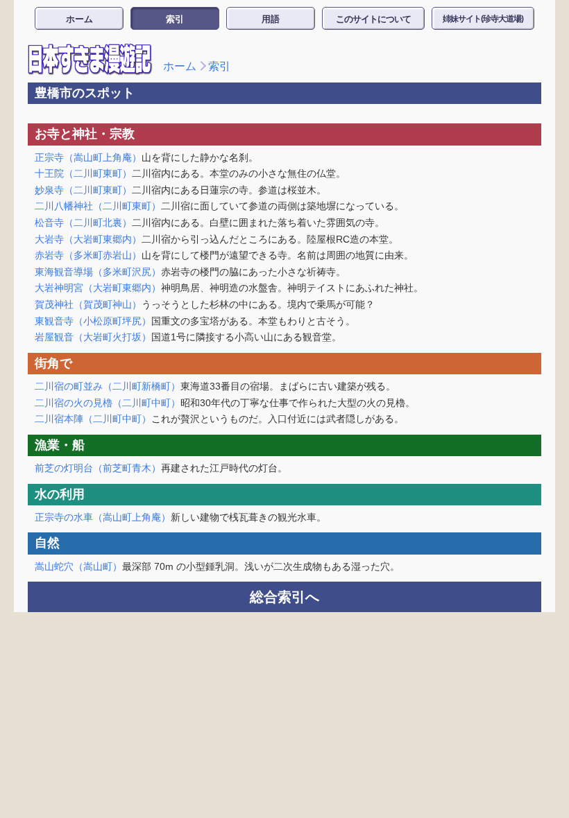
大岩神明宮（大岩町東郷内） (98, 287)
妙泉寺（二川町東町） (83, 189)
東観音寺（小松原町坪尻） (93, 321)
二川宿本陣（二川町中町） (93, 418)
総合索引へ (284, 596)
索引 (175, 19)
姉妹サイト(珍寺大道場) (483, 19)
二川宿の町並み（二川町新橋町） (107, 386)
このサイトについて (373, 19)
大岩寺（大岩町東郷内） (88, 239)
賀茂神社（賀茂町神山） (88, 304)
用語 (271, 19)
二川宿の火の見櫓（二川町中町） (107, 402)
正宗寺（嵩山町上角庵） (88, 157)
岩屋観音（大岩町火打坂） (93, 336)
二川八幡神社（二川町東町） (98, 205)
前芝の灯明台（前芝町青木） (98, 467)
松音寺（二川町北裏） (83, 222)
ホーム (79, 19)
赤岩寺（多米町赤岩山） (88, 255)
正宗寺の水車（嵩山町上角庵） (103, 517)
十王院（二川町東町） (83, 173)
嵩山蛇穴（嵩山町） (78, 566)
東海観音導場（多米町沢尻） (98, 271)
